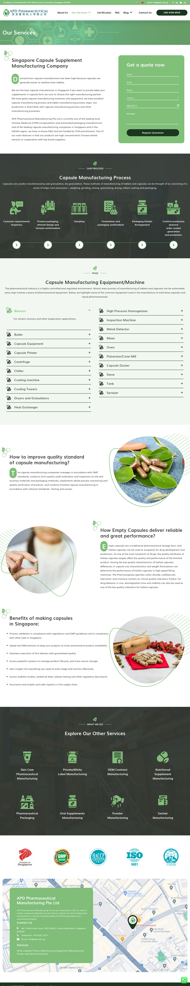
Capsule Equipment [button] (28, 343)
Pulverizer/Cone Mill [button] (121, 356)
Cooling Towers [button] (25, 389)
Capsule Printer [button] (25, 352)
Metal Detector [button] (118, 329)
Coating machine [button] (26, 379)
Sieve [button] (111, 374)
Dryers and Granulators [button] (31, 398)
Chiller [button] (19, 370)
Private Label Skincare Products (32, 953)
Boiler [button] (18, 334)
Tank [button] (110, 383)
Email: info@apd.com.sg (33, 939)
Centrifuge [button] (22, 361)
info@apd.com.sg (160, 2)
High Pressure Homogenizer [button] (127, 310)
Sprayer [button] (112, 392)
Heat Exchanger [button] (26, 407)
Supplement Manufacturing (70, 950)
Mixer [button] (111, 338)
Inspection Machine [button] (121, 320)
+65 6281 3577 (40, 935)
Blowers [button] (20, 310)
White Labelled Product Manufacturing (36, 950)
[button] (16, 245)
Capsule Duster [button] (118, 365)
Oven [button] (111, 347)
